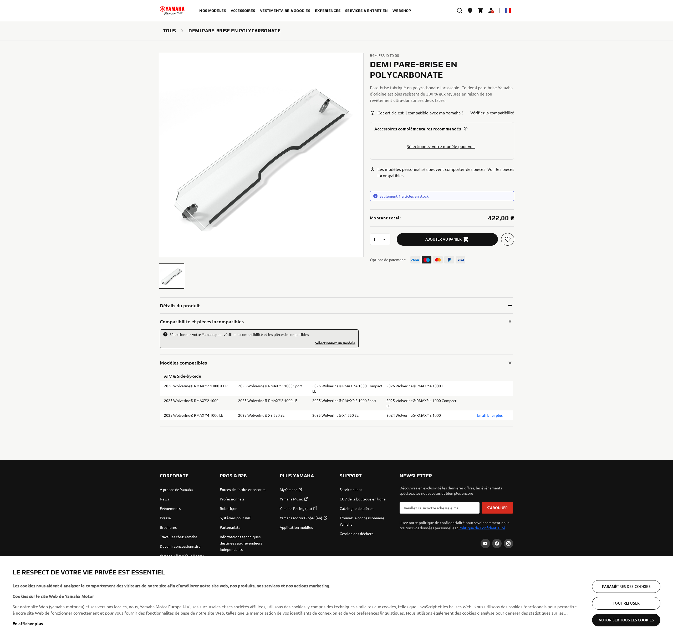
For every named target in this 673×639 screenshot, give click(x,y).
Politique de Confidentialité (481, 527)
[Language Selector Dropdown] (508, 10)
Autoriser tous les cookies (626, 619)
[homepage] (172, 10)
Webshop (401, 10)
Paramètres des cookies (626, 586)
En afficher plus (28, 623)
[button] (171, 276)
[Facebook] (497, 543)
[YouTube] (485, 543)
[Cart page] (480, 10)
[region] (336, 597)
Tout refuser (626, 603)
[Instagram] (508, 543)
